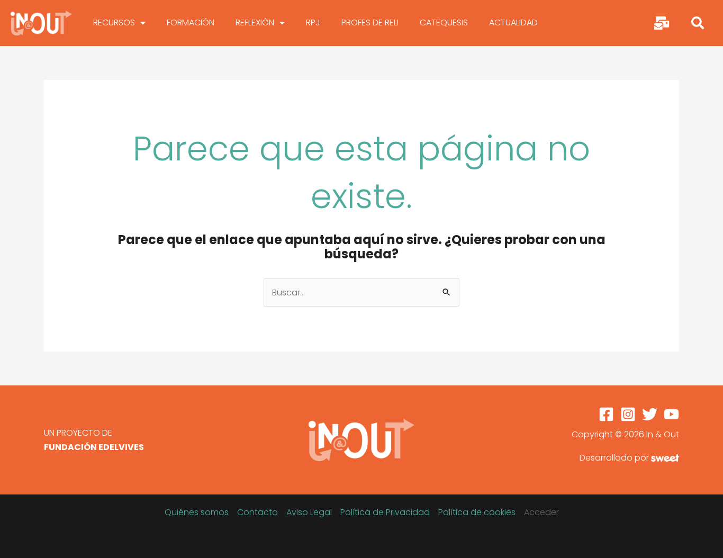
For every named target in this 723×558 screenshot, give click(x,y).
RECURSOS (114, 22)
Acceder (541, 512)
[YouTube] (671, 414)
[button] (697, 22)
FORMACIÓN (190, 22)
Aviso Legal (309, 512)
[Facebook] (606, 414)
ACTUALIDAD (513, 22)
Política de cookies (477, 512)
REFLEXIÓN (255, 22)
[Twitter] (649, 414)
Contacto (257, 512)
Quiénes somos (197, 512)
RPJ (313, 22)
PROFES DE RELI (370, 22)
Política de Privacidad (385, 512)
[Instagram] (628, 414)
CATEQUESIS (444, 22)
